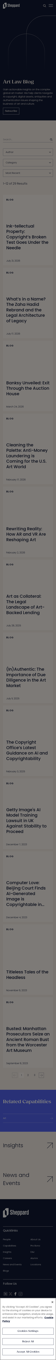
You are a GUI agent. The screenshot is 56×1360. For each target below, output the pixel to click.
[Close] (52, 1302)
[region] (28, 1329)
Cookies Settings (28, 1331)
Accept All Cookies (28, 1351)
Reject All (28, 1341)
